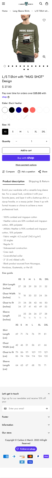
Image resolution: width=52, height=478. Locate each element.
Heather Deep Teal (46, 110)
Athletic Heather (18, 117)
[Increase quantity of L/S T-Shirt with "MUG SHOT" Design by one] (46, 141)
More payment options (26, 164)
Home (4, 10)
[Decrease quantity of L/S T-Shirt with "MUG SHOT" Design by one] (16, 141)
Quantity (6, 141)
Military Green (5, 117)
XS (5, 131)
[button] (47, 3)
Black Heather (5, 110)
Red (32, 110)
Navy (18, 110)
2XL (43, 131)
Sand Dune (25, 117)
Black (12, 110)
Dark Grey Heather (39, 110)
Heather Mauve (12, 117)
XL (36, 131)
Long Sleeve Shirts (21, 10)
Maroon (25, 110)
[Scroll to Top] (47, 463)
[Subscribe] (47, 408)
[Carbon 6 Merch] (26, 3)
